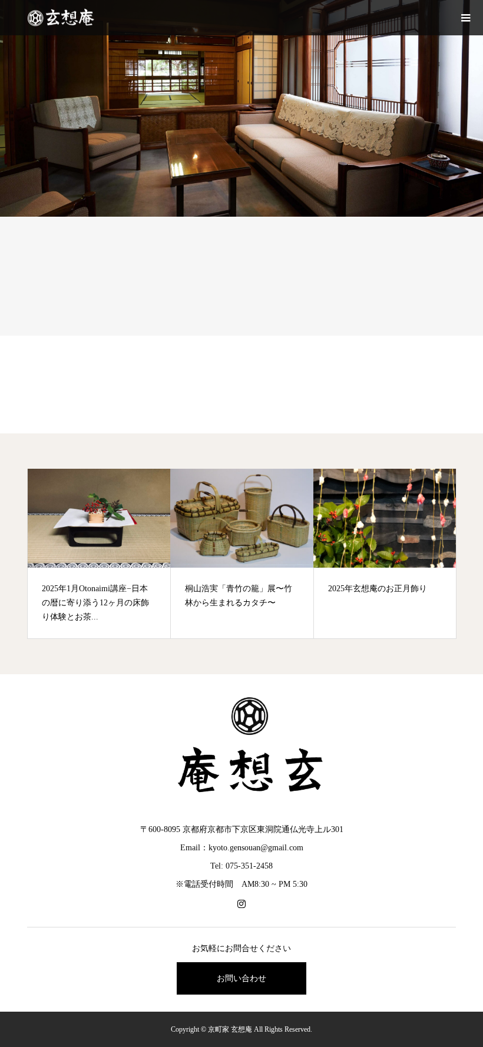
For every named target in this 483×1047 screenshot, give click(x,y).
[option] (99, 553)
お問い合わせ (241, 978)
